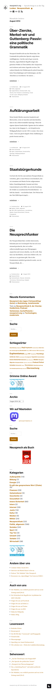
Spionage (12, 153)
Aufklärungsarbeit (24, 110)
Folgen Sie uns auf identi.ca (19, 604)
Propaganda (13, 214)
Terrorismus (13, 280)
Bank (40, 347)
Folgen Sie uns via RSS (18, 609)
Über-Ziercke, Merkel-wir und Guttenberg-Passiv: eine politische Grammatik (26, 38)
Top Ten (13, 533)
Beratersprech (15, 631)
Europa (25, 353)
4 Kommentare (15, 155)
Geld (17, 357)
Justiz (12, 510)
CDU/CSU (34, 350)
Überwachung (20, 280)
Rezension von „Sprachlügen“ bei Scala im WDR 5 (27, 576)
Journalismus (28, 210)
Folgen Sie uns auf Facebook (20, 601)
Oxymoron (25, 362)
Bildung (13, 480)
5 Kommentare (15, 216)
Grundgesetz (28, 357)
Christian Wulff (23, 90)
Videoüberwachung (38, 365)
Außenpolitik (15, 477)
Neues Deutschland (19, 212)
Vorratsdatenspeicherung (16, 368)
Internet (23, 359)
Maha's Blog (15, 615)
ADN (12, 210)
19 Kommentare (15, 282)
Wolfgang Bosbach (20, 153)
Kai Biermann (14, 87)
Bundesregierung (15, 350)
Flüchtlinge (40, 354)
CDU (30, 350)
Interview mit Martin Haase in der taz (22, 570)
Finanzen (13, 490)
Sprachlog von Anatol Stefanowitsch (22, 642)
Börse (28, 350)
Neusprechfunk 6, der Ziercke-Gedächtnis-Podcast (26, 307)
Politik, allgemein (15, 88)
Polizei (41, 362)
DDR (15, 210)
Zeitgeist (26, 280)
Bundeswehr (23, 350)
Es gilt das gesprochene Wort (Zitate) (26, 485)
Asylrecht (28, 347)
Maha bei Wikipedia (17, 612)
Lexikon (13, 8)
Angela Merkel (15, 90)
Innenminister (40, 357)
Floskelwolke (15, 637)
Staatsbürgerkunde (25, 169)
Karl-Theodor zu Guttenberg (21, 92)
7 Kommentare (15, 96)
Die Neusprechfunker (24, 232)
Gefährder (13, 357)
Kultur (12, 513)
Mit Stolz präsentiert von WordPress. (27, 685)
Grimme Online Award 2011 (20, 568)
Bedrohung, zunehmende (28, 303)
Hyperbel (34, 357)
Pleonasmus (30, 362)
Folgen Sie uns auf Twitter (19, 606)
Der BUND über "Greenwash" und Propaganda (25, 634)
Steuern (23, 365)
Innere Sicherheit (15, 149)
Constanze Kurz (15, 206)
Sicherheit (27, 278)
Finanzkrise (33, 353)
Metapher (41, 359)
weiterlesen (13, 81)
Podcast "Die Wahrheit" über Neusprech (23, 573)
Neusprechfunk (23, 8)
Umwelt (13, 536)
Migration (12, 362)
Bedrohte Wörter (16, 628)
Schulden (13, 365)
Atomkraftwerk (15, 278)
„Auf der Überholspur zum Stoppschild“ (23, 659)
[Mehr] (32, 8)
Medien (13, 208)
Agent (12, 151)
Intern (12, 504)
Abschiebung (13, 347)
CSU (37, 350)
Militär (12, 519)
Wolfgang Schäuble (23, 94)
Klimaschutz (31, 359)
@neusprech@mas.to (25, 421)
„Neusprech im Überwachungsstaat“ (22, 664)
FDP (29, 354)
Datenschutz (41, 350)
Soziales (13, 527)
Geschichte (14, 496)
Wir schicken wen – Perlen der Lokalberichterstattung (27, 645)
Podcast (27, 212)
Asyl (23, 347)
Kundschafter (26, 151)
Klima (27, 359)
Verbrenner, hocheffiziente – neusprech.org (22, 312)
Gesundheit (15, 499)
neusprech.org (15, 6)
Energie (13, 482)
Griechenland (22, 357)
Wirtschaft (24, 368)
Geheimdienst (18, 151)
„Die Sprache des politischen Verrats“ (23, 661)
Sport (12, 530)
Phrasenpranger (16, 639)
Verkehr (13, 539)
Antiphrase (19, 347)
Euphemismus (20, 210)
